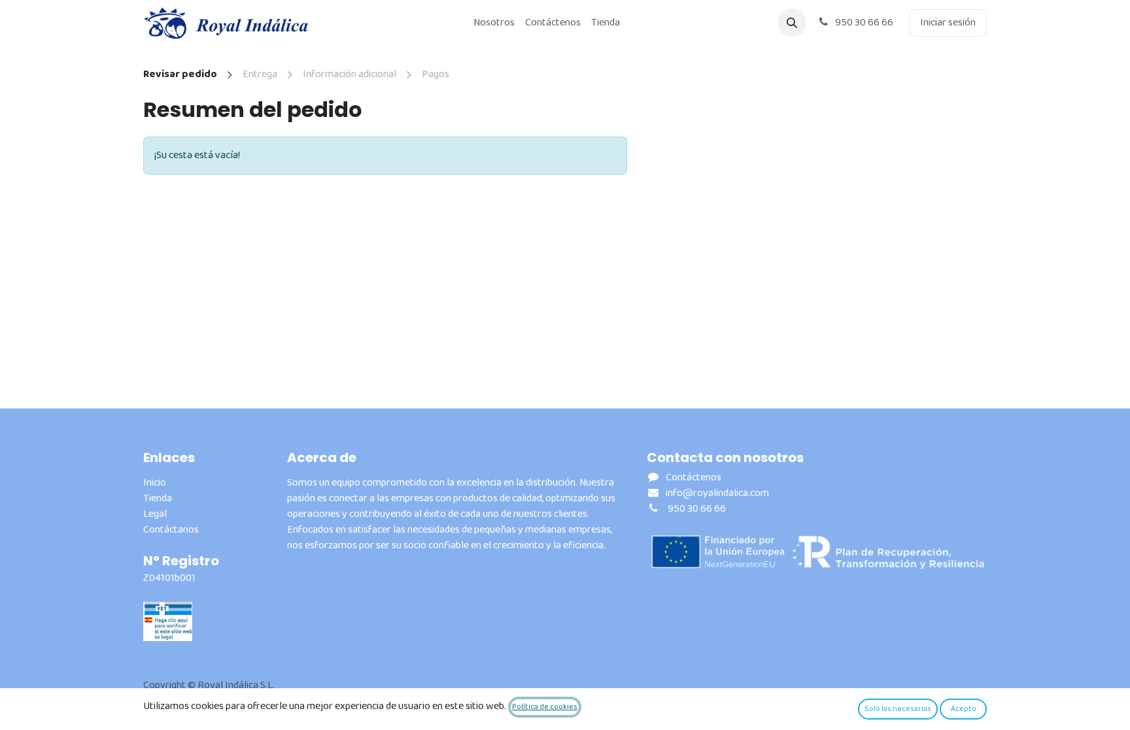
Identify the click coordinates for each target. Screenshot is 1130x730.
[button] (792, 22)
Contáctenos (693, 477)
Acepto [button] (963, 709)
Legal (155, 514)
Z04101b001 (169, 578)
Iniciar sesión (948, 22)
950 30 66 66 (863, 22)
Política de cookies (544, 707)
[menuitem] (494, 23)
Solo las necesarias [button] (898, 709)
